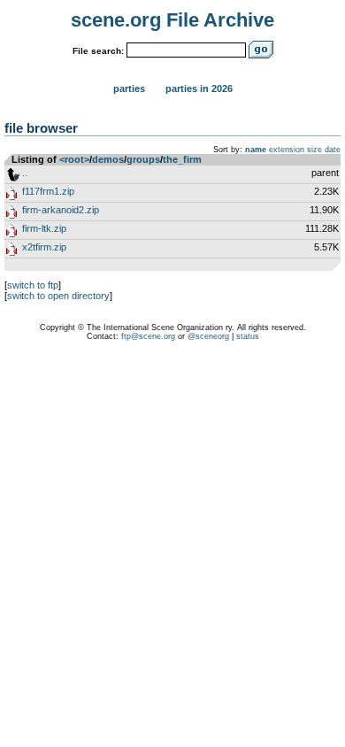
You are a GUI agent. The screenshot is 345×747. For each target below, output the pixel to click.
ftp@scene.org (148, 336)
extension (286, 149)
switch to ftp (32, 285)
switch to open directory (58, 295)
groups (143, 159)
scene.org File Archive (172, 20)
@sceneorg (208, 336)
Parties (129, 88)
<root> (74, 159)
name (255, 149)
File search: (98, 51)
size (314, 149)
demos (108, 159)
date (333, 149)
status (247, 336)
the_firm (182, 159)
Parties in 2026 (199, 88)
